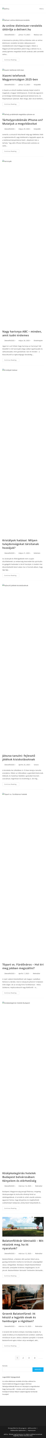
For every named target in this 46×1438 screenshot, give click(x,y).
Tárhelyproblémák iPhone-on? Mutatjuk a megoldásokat (22, 121)
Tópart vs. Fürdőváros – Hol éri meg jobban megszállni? (23, 966)
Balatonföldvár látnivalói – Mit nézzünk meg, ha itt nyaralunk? (22, 1244)
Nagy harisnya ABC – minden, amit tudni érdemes (22, 333)
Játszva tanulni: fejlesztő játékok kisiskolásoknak (18, 757)
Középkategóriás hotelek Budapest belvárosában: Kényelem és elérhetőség (19, 1176)
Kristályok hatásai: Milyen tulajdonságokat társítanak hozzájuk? (20, 544)
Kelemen (37, 553)
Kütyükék (37, 85)
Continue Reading (11, 60)
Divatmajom (38, 340)
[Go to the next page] (40, 1358)
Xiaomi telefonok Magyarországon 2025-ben (20, 77)
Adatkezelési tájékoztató (18, 1430)
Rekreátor (36, 973)
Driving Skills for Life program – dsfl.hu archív (22, 1428)
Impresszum (32, 1430)
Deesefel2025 (9, 35)
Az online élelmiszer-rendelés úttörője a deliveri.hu (22, 27)
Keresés (4, 1366)
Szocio (36, 765)
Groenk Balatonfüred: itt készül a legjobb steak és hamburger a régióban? (19, 1317)
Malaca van (38, 35)
